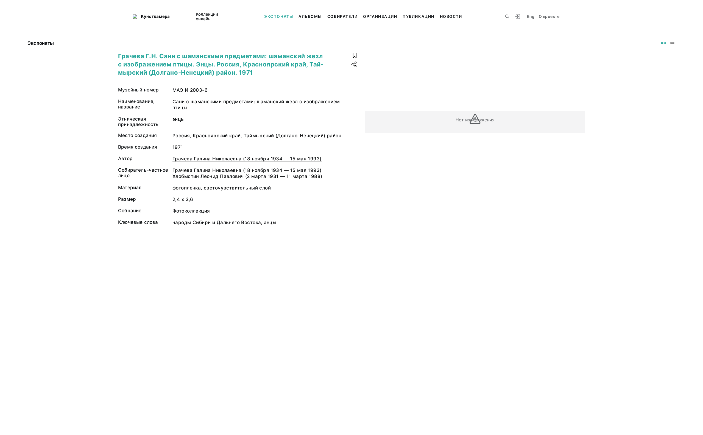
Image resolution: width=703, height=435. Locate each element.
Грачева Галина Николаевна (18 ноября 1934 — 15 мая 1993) (247, 158)
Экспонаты (278, 16)
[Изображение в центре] (672, 43)
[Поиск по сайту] (507, 16)
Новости (451, 16)
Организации (380, 16)
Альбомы (310, 16)
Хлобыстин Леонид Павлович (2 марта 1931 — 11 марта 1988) (247, 176)
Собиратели (342, 16)
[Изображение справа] (663, 43)
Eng (530, 16)
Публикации (418, 16)
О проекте (549, 16)
